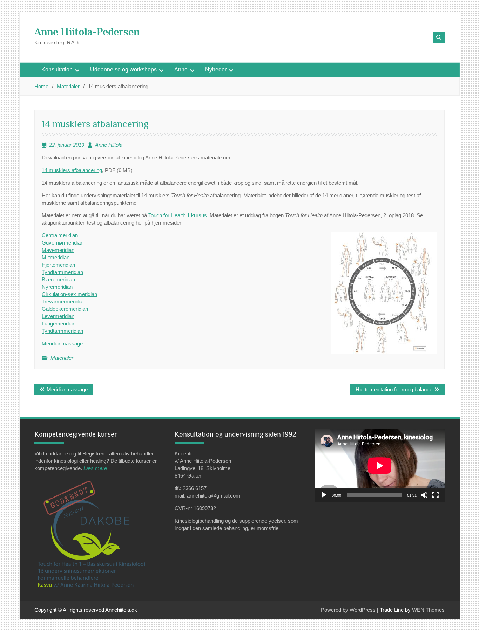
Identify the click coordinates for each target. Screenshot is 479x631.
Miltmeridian (55, 257)
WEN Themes (428, 610)
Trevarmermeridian (63, 301)
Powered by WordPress (348, 610)
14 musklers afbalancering (72, 170)
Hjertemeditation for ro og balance (394, 389)
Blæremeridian (58, 279)
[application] (380, 465)
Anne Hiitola (108, 145)
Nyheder (216, 70)
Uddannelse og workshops (123, 70)
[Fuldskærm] (435, 495)
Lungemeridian (58, 324)
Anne (181, 70)
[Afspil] (324, 495)
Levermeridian (58, 316)
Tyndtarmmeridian (62, 272)
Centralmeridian (60, 235)
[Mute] (424, 495)
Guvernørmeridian (62, 243)
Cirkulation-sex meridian (69, 294)
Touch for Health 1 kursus (177, 215)
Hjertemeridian (58, 265)
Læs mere (95, 468)
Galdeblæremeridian (65, 309)
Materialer (61, 358)
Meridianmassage (62, 344)
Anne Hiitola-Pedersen (87, 32)
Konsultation (57, 70)
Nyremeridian (57, 287)
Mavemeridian (58, 250)
